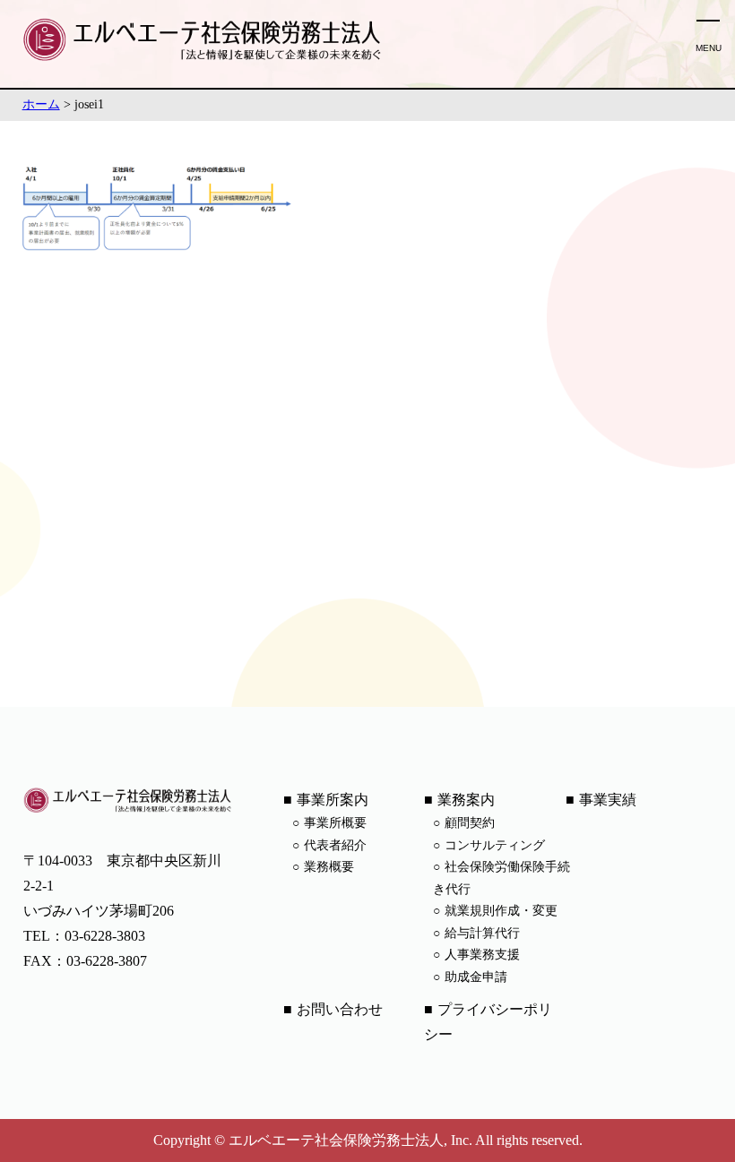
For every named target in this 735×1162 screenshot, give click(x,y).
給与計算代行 (482, 933)
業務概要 (329, 867)
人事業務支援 (482, 954)
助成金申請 (476, 977)
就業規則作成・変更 (501, 910)
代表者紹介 (335, 845)
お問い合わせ (340, 1009)
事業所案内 (332, 799)
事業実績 (607, 799)
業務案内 (466, 799)
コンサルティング (495, 845)
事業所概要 (335, 823)
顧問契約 (470, 823)
